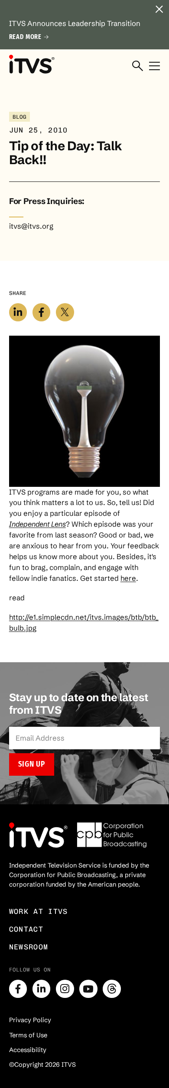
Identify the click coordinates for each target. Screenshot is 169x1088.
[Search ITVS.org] (137, 66)
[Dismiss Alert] (159, 10)
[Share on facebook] (41, 312)
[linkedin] (41, 989)
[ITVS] (31, 64)
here (128, 578)
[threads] (112, 989)
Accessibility (27, 1050)
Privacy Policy (30, 1020)
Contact (26, 929)
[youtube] (88, 989)
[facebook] (18, 989)
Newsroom (29, 946)
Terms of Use (28, 1035)
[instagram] (65, 989)
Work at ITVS (38, 911)
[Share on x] (65, 312)
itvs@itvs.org (31, 226)
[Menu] (154, 66)
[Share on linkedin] (18, 312)
